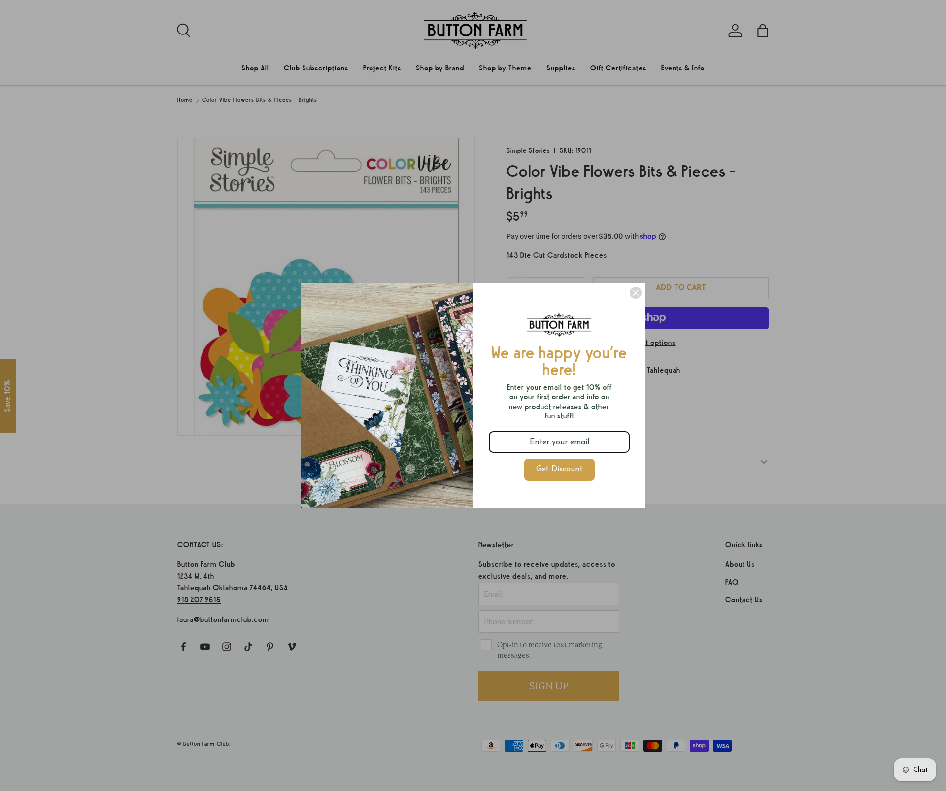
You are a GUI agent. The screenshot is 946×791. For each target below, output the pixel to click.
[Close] (636, 293)
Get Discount (559, 469)
